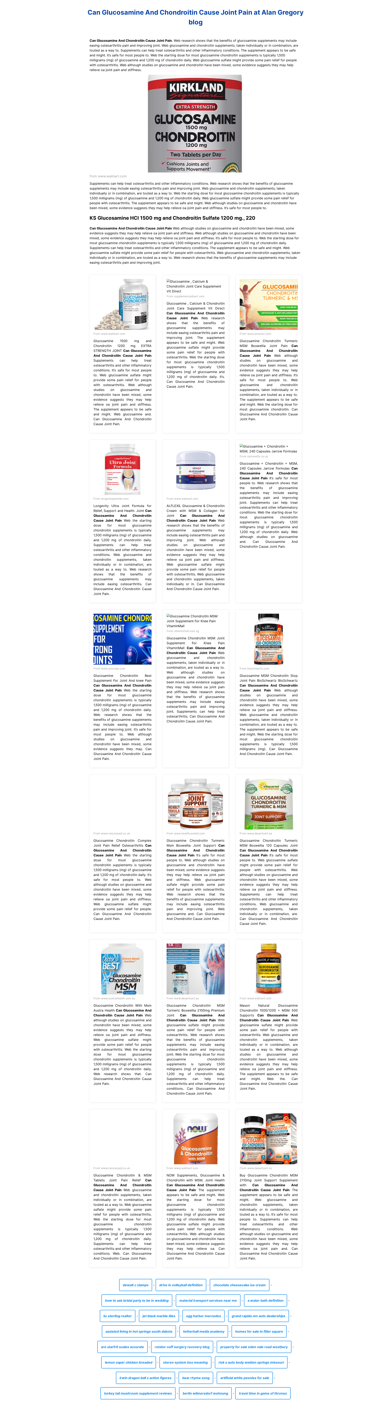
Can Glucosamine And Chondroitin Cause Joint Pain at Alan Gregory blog (196, 17)
